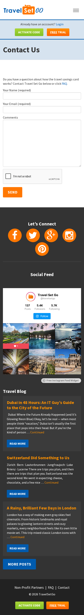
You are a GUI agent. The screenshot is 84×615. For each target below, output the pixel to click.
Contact (64, 587)
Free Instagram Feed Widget (62, 380)
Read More (18, 443)
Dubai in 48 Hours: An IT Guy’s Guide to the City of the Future (40, 405)
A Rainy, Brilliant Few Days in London (41, 508)
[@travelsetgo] (31, 297)
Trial (58, 32)
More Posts (19, 564)
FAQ (64, 83)
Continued (37, 432)
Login (59, 24)
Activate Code (29, 32)
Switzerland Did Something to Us (38, 457)
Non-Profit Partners (29, 587)
